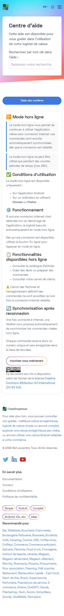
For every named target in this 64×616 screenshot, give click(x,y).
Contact (7, 485)
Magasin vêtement (41, 559)
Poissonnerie (48, 564)
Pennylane (34, 597)
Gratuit (23, 508)
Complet (38, 508)
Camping (15, 540)
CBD (36, 540)
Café (5, 540)
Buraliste (51, 535)
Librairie (32, 554)
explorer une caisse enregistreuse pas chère (30, 431)
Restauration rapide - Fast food (38, 573)
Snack (24, 578)
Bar (4, 531)
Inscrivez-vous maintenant (26, 361)
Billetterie (14, 531)
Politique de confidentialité (19, 497)
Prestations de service (32, 583)
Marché (7, 564)
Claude (44, 587)
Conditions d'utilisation (17, 491)
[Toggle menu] (60, 7)
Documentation (12, 479)
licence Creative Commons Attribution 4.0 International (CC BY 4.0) (30, 383)
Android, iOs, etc (15, 517)
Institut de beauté (14, 554)
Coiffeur (7, 545)
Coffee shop (48, 540)
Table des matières (31, 100)
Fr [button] (44, 7)
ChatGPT (32, 587)
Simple (9, 508)
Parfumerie (9, 583)
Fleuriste (19, 549)
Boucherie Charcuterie (35, 531)
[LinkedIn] (14, 459)
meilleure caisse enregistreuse (38, 421)
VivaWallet (19, 597)
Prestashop (9, 592)
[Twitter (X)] (5, 459)
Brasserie (38, 535)
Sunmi (31, 592)
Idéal (34, 517)
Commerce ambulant (42, 545)
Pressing (31, 568)
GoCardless (43, 592)
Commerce (21, 545)
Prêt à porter (46, 568)
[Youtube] (23, 459)
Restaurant (9, 573)
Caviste (27, 540)
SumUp (6, 597)
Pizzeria (33, 564)
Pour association (13, 568)
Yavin (22, 592)
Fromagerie (49, 549)
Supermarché (37, 578)
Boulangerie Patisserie (16, 535)
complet (53, 426)
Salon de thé (10, 578)
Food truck (34, 549)
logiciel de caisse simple (17, 426)
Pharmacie (20, 564)
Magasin (44, 554)
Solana (21, 587)
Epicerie (7, 549)
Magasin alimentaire (15, 559)
